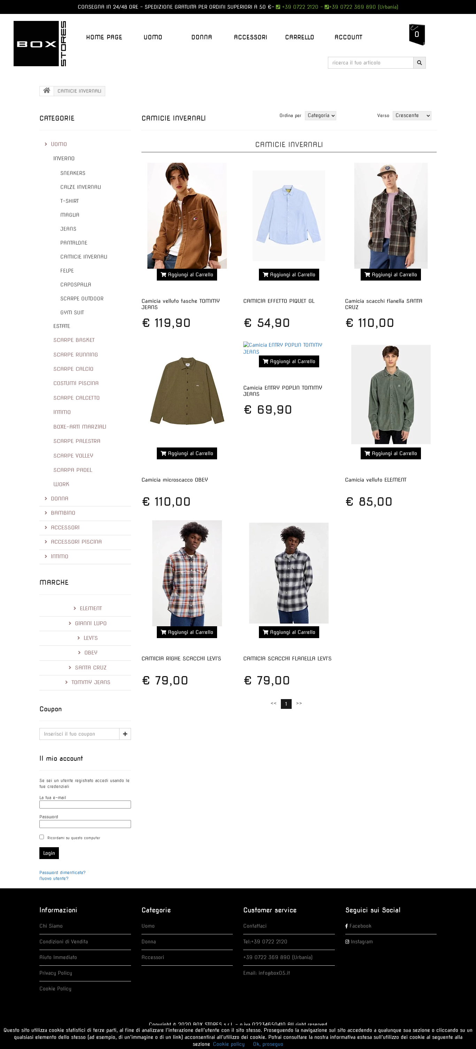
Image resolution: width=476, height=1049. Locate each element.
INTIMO (62, 412)
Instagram (362, 941)
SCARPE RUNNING (75, 355)
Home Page (104, 37)
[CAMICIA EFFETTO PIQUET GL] (289, 216)
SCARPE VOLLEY (73, 456)
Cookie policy (229, 1044)
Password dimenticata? (62, 872)
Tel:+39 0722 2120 (265, 941)
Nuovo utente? (54, 878)
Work (61, 484)
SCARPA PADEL (72, 470)
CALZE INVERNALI (80, 187)
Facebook (360, 926)
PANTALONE (73, 243)
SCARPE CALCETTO (76, 398)
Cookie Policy (55, 988)
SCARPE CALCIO (73, 369)
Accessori (152, 957)
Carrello (299, 37)
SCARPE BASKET (74, 340)
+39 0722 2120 (299, 7)
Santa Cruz (91, 668)
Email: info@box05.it (266, 973)
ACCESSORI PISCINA (76, 542)
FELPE (67, 271)
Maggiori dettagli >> (187, 291)
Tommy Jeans (90, 682)
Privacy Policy (55, 973)
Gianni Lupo (91, 623)
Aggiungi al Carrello (189, 274)
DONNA (201, 37)
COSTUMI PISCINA (76, 383)
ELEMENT (91, 608)
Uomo (148, 926)
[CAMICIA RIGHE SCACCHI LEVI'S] (187, 573)
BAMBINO (63, 513)
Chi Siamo (51, 926)
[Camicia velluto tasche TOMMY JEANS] (187, 216)
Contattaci (255, 926)
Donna (148, 941)
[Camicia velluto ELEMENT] (390, 394)
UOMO (153, 37)
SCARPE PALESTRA (76, 441)
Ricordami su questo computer (73, 838)
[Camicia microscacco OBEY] (187, 394)
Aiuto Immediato (58, 957)
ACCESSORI (250, 37)
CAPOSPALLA (75, 285)
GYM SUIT (72, 312)
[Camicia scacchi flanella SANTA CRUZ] (390, 216)
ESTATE (61, 326)
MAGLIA (69, 215)
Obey (91, 653)
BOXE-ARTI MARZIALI (79, 427)
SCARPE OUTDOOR (81, 298)
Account (348, 37)
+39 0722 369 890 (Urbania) (363, 7)
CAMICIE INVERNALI (83, 257)
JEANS (68, 229)
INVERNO (64, 158)
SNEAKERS (72, 173)
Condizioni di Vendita (63, 941)
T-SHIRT (69, 201)
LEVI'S (91, 638)
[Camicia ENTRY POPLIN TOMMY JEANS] (289, 348)
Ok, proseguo (268, 1044)
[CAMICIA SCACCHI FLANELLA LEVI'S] (289, 573)
